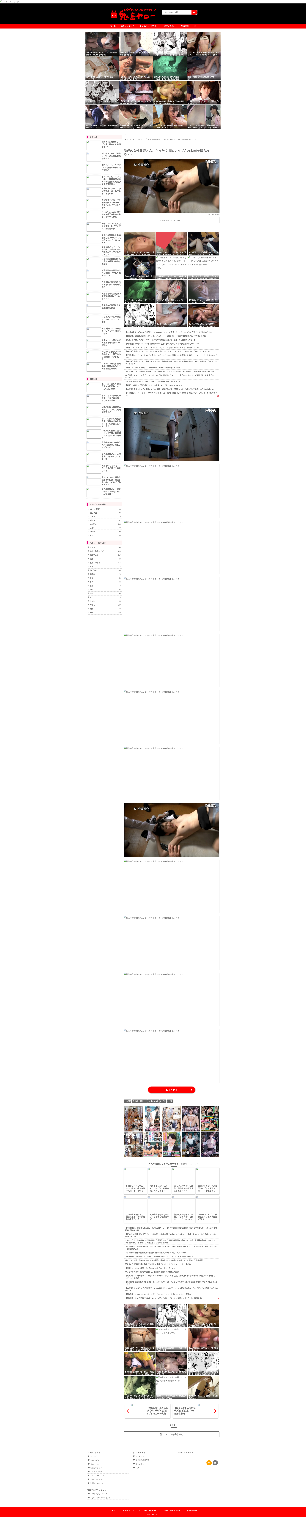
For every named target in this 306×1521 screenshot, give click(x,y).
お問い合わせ (192, 1510)
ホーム (112, 1510)
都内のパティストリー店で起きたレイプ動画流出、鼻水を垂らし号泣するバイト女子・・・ (171, 254)
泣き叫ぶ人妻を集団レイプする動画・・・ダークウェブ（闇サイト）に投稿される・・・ (203, 326)
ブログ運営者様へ (150, 1510)
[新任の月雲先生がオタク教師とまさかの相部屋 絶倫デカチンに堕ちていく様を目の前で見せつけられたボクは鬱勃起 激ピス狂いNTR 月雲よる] (209, 1156)
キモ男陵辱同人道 (142, 1460)
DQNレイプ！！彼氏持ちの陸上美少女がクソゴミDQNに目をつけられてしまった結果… (139, 326)
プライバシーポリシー (172, 1510)
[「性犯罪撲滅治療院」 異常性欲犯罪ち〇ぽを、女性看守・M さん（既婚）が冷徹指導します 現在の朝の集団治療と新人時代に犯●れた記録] (133, 1156)
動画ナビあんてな (97, 1483)
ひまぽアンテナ (96, 1468)
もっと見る (172, 1089)
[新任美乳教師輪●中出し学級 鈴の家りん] (190, 1130)
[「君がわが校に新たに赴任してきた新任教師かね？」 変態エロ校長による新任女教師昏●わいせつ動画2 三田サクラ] (209, 1130)
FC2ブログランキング (98, 1494)
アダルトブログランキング (100, 1498)
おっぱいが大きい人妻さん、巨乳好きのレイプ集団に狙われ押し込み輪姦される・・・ (203, 1326)
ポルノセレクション (98, 1475)
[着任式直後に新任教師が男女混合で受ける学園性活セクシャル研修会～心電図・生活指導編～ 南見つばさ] (152, 1156)
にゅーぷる (94, 1460)
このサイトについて (129, 1510)
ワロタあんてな (96, 1479)
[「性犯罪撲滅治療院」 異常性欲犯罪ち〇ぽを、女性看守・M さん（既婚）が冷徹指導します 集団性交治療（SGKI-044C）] (171, 1130)
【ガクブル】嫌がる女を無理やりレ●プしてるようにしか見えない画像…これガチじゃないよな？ (139, 1398)
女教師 (128, 1101)
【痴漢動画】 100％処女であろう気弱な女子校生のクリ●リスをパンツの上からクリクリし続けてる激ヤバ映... (171, 278)
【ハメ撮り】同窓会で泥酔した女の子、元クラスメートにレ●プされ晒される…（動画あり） (203, 55)
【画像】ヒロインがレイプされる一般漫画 (169, 55)
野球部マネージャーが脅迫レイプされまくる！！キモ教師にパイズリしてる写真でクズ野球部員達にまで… (203, 1374)
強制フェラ (154, 1101)
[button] (194, 12)
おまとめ (93, 1456)
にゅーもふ (94, 1464)
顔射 (171, 1101)
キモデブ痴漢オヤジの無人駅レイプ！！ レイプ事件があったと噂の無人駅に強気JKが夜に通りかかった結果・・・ (171, 1326)
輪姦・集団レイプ (141, 1101)
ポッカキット (141, 1464)
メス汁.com (140, 1468)
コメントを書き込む (173, 1434)
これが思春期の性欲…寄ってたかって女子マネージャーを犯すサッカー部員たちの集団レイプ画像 (139, 1374)
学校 (164, 1101)
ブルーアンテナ (96, 1472)
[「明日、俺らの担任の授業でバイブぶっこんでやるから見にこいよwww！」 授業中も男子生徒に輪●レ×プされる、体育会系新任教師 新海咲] (190, 1156)
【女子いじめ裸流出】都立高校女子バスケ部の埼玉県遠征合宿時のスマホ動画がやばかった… (203, 278)
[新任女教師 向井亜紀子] (152, 1130)
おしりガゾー (141, 1456)
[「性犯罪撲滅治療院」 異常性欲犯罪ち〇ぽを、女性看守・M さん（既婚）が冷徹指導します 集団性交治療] (133, 1130)
